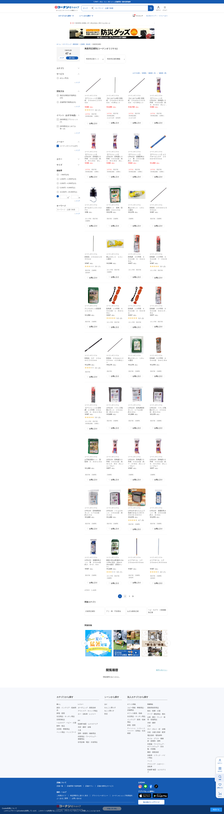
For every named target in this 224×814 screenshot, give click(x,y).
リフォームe (162, 15)
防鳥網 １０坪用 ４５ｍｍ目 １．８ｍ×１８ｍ (115, 311)
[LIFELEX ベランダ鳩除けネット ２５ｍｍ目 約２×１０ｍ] (115, 394)
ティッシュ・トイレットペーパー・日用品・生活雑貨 (136, 730)
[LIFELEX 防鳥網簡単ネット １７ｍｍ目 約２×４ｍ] (93, 497)
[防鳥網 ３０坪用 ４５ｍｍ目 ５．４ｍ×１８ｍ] (136, 243)
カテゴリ (220, 771)
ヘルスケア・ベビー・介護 (66, 723)
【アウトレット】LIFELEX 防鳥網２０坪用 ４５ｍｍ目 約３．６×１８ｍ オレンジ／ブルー (93, 159)
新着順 (144, 73)
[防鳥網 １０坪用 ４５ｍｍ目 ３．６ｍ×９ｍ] (136, 295)
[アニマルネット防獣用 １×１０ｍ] (93, 295)
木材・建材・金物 (84, 727)
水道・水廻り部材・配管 (156, 732)
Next (167, 643)
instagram (140, 786)
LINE (145, 786)
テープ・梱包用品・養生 (156, 714)
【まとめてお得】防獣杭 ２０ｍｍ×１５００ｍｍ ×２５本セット (136, 100)
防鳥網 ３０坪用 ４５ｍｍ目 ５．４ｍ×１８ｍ (136, 259)
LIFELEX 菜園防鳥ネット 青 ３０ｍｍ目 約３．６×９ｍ (159, 513)
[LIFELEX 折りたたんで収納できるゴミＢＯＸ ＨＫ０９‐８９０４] (136, 497)
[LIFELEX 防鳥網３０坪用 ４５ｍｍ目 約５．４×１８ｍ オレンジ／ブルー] (158, 446)
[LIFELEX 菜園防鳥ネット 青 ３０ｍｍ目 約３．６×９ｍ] (158, 497)
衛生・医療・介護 (153, 711)
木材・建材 (151, 723)
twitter (156, 786)
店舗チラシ (89, 786)
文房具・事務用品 (63, 729)
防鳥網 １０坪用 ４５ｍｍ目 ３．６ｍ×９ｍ (136, 311)
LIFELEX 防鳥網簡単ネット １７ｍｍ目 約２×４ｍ (93, 513)
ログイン (220, 763)
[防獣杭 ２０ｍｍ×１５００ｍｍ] (158, 194)
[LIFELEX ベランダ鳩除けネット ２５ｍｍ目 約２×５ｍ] (158, 394)
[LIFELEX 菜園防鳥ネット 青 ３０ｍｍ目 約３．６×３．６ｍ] (93, 547)
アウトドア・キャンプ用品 (87, 711)
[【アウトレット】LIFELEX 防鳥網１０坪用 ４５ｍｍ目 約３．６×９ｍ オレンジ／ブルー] (158, 85)
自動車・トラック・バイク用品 (156, 756)
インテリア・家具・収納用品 (136, 721)
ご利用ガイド (61, 795)
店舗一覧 (60, 786)
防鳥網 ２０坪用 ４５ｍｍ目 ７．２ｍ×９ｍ (158, 259)
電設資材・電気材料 (154, 735)
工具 (79, 730)
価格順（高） (163, 73)
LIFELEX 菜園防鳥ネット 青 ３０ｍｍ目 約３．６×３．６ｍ (94, 562)
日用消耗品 (61, 719)
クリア (62, 58)
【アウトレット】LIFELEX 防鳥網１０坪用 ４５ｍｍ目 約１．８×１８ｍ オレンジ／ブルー (115, 159)
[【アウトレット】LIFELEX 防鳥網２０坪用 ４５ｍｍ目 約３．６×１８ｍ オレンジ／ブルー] (93, 141)
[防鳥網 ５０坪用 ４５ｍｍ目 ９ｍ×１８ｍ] (158, 345)
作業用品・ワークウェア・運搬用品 (87, 738)
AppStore (144, 795)
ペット (149, 761)
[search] (151, 8)
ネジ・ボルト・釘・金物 (156, 729)
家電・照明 (61, 713)
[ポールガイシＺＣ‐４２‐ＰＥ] (93, 194)
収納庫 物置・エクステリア (88, 724)
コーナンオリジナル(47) (69, 146)
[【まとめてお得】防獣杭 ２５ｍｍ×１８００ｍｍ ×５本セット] (115, 85)
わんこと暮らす (110, 707)
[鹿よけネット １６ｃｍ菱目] (136, 194)
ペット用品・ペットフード (66, 732)
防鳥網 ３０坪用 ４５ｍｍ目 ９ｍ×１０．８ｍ (158, 311)
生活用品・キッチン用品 (66, 716)
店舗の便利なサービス (105, 786)
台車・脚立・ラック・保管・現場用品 (156, 718)
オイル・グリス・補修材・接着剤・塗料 (155, 740)
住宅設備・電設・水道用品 (87, 742)
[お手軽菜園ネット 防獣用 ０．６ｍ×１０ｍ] (93, 446)
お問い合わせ (77, 798)
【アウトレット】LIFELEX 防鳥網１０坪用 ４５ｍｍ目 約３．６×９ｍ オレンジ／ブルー (158, 102)
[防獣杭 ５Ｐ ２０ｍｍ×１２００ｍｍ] (93, 345)
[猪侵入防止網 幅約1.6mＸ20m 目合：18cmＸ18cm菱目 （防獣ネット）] (115, 547)
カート (220, 796)
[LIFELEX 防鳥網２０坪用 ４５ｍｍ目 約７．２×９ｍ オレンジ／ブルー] (136, 446)
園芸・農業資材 (153, 752)
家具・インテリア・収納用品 (66, 709)
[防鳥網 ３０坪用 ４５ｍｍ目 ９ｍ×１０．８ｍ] (158, 295)
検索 (220, 779)
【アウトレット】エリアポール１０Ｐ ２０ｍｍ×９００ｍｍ (158, 157)
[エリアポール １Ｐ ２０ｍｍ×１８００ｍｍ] (158, 547)
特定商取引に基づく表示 (79, 795)
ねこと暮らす (109, 711)
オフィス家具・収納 (134, 713)
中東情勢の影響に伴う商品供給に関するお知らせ (89, 23)
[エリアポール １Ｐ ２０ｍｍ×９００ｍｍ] (136, 547)
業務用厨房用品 (153, 708)
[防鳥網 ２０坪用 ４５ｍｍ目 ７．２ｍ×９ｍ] (158, 243)
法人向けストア (151, 15)
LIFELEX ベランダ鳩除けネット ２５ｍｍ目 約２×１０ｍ (114, 410)
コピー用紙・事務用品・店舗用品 (136, 709)
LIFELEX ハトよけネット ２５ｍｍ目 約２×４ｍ (114, 513)
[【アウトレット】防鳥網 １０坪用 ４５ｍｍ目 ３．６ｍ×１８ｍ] (93, 394)
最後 (133, 596)
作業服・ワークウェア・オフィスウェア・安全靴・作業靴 (156, 746)
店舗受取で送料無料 (74, 786)
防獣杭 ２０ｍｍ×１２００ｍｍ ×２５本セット (115, 360)
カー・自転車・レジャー (87, 714)
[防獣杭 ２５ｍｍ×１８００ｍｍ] (93, 243)
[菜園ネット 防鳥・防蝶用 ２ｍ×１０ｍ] (115, 194)
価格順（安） (152, 73)
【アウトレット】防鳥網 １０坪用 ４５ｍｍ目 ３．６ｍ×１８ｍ (93, 410)
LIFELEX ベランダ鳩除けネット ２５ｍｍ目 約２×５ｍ (158, 410)
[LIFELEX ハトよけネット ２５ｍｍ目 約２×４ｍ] (115, 497)
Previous (85, 643)
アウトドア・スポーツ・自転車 (156, 765)
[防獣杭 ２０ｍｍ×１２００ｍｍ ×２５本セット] (115, 345)
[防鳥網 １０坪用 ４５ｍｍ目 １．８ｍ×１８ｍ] (115, 295)
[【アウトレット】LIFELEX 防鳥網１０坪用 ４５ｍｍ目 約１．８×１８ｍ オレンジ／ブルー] (115, 141)
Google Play (160, 795)
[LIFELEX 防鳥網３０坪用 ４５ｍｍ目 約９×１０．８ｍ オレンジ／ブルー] (115, 446)
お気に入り (92, 123)
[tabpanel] (97, 643)
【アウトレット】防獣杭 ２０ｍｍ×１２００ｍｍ (93, 100)
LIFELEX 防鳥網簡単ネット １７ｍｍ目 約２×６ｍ (136, 410)
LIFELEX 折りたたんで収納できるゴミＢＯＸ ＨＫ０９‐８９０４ (137, 513)
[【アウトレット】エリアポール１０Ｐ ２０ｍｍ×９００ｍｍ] (158, 141)
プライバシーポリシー (100, 795)
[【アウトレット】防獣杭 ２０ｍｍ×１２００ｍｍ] (93, 85)
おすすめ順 (136, 73)
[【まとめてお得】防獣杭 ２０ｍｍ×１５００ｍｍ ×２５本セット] (136, 85)
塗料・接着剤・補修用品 (87, 733)
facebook (151, 786)
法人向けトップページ (151, 802)
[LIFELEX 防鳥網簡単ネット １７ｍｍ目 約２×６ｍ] (136, 394)
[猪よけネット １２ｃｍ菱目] (115, 243)
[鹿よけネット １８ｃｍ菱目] (136, 345)
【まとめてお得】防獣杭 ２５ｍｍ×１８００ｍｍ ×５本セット (115, 100)
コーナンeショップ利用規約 (122, 795)
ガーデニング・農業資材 (87, 708)
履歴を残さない (161, 670)
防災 (106, 714)
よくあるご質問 (62, 798)
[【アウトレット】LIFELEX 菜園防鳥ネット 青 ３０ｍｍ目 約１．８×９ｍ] (136, 141)
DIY (105, 704)
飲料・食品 (61, 726)
